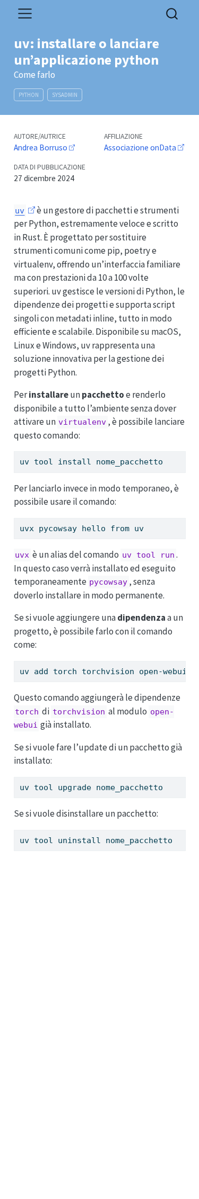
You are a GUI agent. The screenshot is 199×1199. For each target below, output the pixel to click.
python (29, 95)
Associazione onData (140, 147)
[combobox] (172, 13)
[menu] (25, 14)
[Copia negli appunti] (179, 454)
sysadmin (64, 95)
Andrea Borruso (40, 147)
